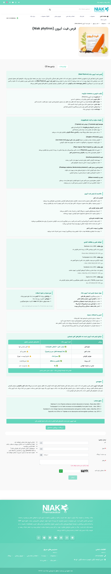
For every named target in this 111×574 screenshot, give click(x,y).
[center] (50, 9)
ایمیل (103, 448)
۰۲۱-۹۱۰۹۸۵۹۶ (99, 556)
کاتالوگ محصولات (45, 16)
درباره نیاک (32, 16)
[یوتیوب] (55, 538)
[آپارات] (61, 538)
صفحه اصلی (103, 16)
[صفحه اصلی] (109, 23)
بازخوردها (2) (50, 66)
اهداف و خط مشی (70, 16)
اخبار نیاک (82, 16)
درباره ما (44, 556)
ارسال (72, 477)
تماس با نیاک (103, 20)
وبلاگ (9, 556)
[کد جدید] (61, 471)
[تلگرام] (44, 538)
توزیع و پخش (58, 16)
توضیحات (62, 66)
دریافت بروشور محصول (55, 427)
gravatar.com (30, 450)
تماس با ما (43, 560)
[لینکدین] (50, 538)
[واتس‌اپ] (38, 538)
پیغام (103, 461)
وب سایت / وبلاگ (101, 454)
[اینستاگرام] (67, 538)
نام (105, 442)
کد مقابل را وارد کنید (100, 471)
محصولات (92, 16)
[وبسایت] (72, 538)
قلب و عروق (95, 23)
